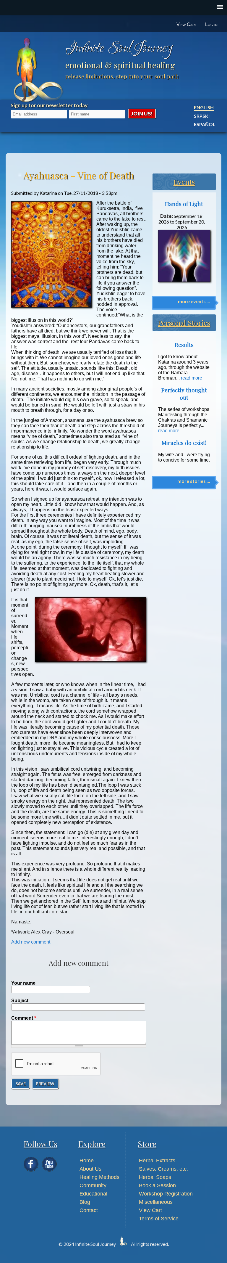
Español (204, 124)
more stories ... (193, 481)
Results (184, 344)
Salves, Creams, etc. (163, 1169)
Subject (19, 1000)
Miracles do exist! (184, 442)
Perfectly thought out (184, 393)
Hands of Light (184, 204)
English (204, 107)
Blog (85, 1202)
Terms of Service (159, 1219)
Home (87, 1161)
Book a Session (157, 1185)
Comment (23, 1018)
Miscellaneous (156, 1202)
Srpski (202, 116)
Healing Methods (99, 1177)
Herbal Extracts (157, 1161)
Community (93, 1185)
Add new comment (30, 941)
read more (191, 377)
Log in (211, 24)
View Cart (186, 24)
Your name (23, 983)
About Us (90, 1169)
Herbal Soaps (155, 1177)
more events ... (194, 301)
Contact (89, 1210)
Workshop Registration (166, 1194)
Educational (93, 1194)
